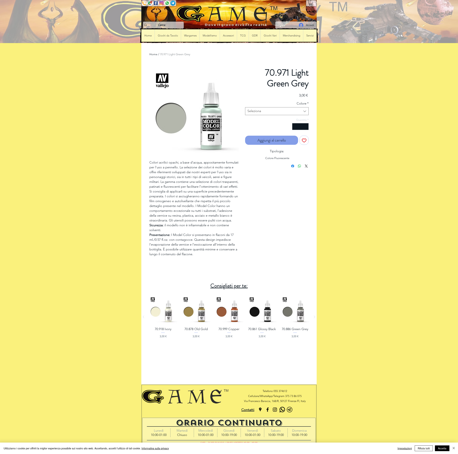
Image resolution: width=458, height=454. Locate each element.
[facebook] (267, 409)
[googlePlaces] (260, 409)
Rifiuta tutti (424, 448)
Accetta (442, 448)
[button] (311, 3)
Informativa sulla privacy (155, 448)
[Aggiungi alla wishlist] (304, 140)
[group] (229, 317)
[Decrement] (295, 126)
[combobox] (277, 111)
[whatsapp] (282, 409)
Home (153, 54)
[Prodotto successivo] (314, 317)
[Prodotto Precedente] (143, 317)
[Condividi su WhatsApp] (299, 166)
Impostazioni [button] (405, 448)
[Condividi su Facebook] (293, 166)
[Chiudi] (454, 448)
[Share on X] (306, 166)
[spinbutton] (300, 126)
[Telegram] (289, 409)
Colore (303, 103)
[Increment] (305, 126)
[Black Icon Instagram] (275, 409)
